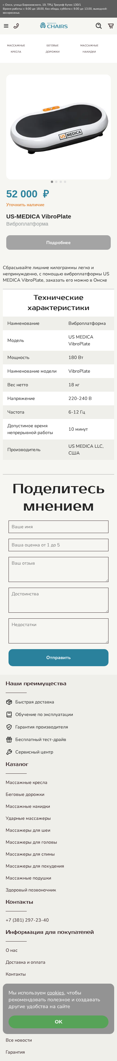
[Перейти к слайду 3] (61, 182)
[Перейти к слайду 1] (52, 182)
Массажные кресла (26, 782)
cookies (55, 992)
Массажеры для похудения (35, 866)
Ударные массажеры (28, 818)
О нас (12, 950)
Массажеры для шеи (28, 830)
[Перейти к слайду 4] (65, 182)
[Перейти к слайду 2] (56, 182)
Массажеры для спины (30, 854)
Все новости (19, 1040)
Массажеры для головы (31, 842)
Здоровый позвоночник (31, 890)
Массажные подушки (28, 878)
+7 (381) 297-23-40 (27, 920)
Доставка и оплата (25, 962)
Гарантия (15, 1052)
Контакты (16, 974)
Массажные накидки (28, 806)
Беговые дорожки (25, 794)
